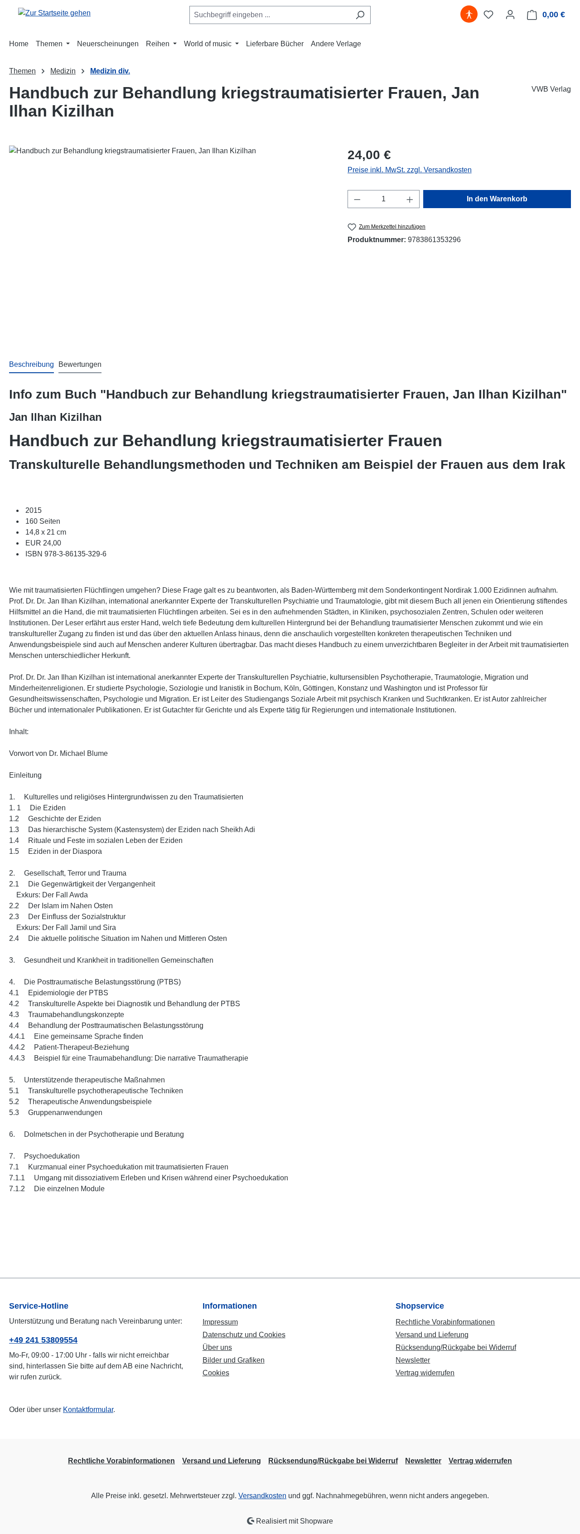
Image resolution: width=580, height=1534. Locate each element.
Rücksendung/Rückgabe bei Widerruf (456, 1347)
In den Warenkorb (497, 199)
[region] (169, 243)
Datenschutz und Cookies (244, 1335)
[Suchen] (360, 15)
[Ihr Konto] (510, 14)
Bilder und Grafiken (234, 1360)
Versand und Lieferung (432, 1335)
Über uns (217, 1347)
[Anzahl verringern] (357, 199)
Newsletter (413, 1360)
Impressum (220, 1322)
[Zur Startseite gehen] (54, 13)
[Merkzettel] (488, 14)
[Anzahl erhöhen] (410, 199)
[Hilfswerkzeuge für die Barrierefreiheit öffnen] (469, 14)
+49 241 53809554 (43, 1339)
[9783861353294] (169, 243)
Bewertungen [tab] (80, 364)
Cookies (216, 1373)
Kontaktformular (88, 1409)
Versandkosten (262, 1496)
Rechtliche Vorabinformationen (445, 1322)
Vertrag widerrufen (425, 1373)
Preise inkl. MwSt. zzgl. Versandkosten (410, 170)
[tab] (31, 365)
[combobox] (269, 15)
